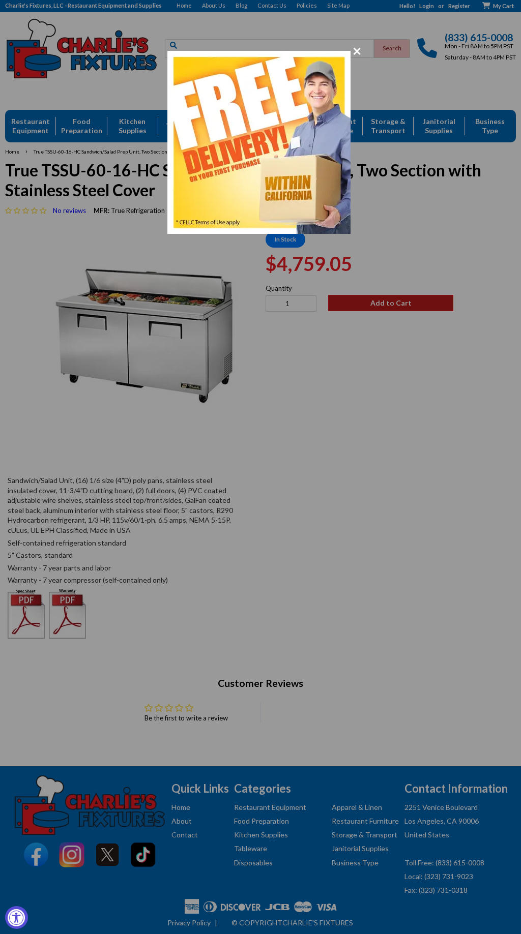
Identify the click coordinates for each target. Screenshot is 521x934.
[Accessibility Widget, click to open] (16, 917)
